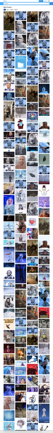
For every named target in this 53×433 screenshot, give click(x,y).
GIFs (7, 9)
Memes (16, 9)
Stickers (11, 9)
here (41, 431)
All (4, 9)
